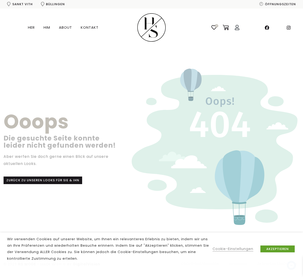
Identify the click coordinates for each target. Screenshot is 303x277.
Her (31, 27)
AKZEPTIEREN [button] (277, 249)
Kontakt (89, 27)
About (65, 27)
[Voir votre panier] (226, 27)
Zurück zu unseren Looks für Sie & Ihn (42, 180)
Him (47, 27)
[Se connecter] (237, 27)
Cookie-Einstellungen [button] (233, 248)
